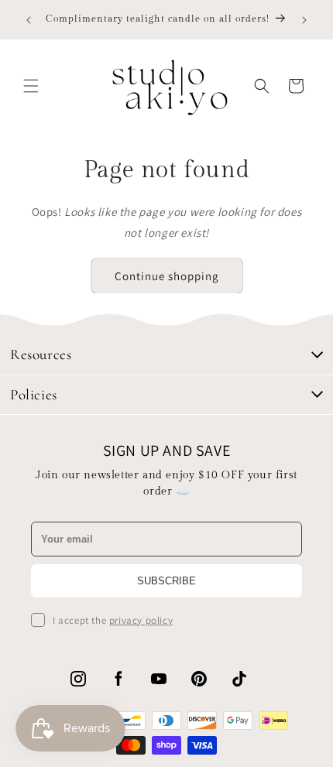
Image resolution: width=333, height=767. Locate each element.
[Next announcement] (304, 20)
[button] (31, 86)
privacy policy (141, 620)
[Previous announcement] (29, 20)
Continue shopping (167, 276)
